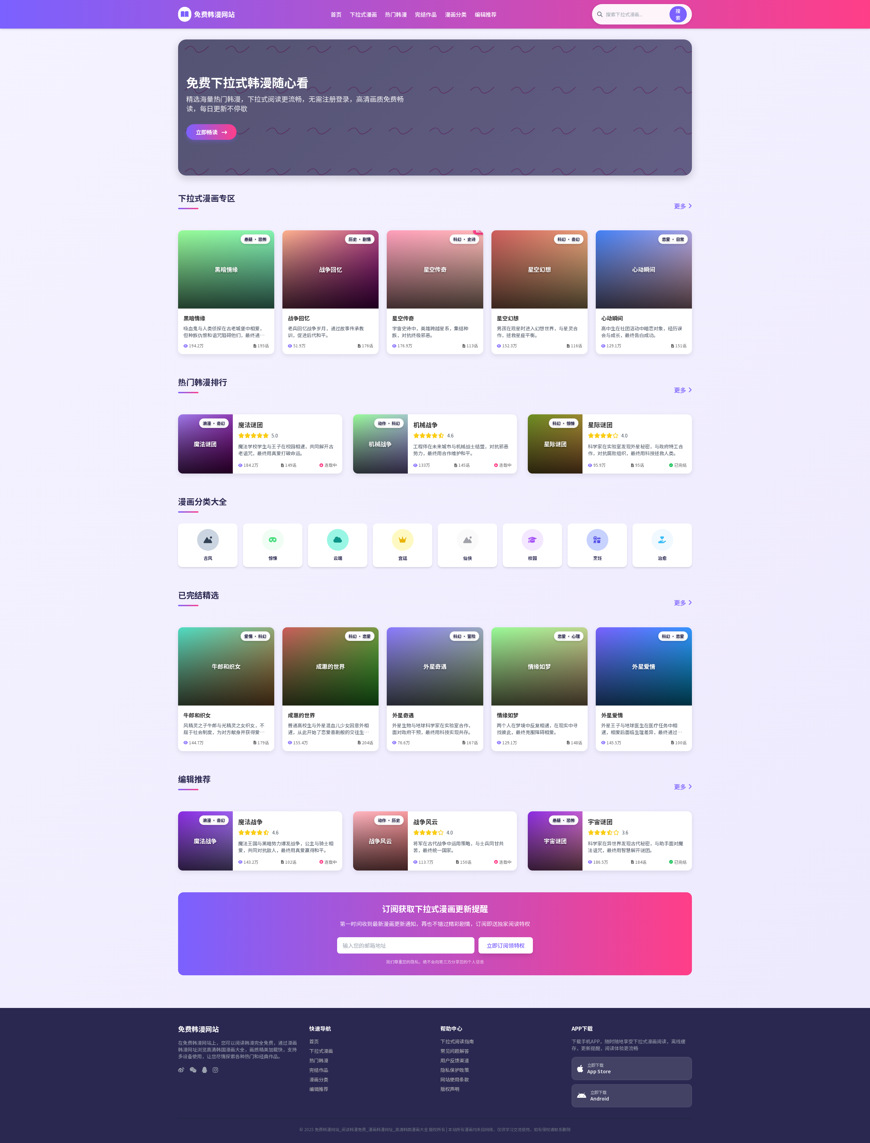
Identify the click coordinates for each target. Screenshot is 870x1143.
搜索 (678, 14)
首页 (336, 14)
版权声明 (449, 1089)
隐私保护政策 (454, 1069)
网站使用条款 (454, 1079)
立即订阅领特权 (506, 945)
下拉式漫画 (363, 14)
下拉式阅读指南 (457, 1041)
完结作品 (426, 14)
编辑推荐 (486, 14)
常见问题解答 (454, 1050)
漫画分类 (456, 14)
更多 (680, 205)
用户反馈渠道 (454, 1060)
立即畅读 (207, 132)
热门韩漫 (396, 14)
